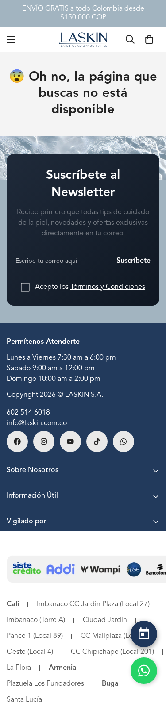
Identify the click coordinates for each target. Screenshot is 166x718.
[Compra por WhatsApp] (144, 670)
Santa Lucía (24, 699)
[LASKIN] (83, 39)
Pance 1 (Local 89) (35, 636)
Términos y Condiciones (107, 287)
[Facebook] (17, 441)
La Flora (19, 668)
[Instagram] (43, 441)
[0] (149, 39)
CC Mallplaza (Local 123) (119, 636)
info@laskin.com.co (37, 423)
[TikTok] (97, 441)
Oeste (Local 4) (30, 652)
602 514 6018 (28, 412)
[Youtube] (70, 441)
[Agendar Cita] (144, 634)
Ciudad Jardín (105, 620)
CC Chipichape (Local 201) (112, 652)
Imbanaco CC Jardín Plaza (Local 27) (93, 604)
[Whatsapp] (123, 441)
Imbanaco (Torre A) (36, 620)
